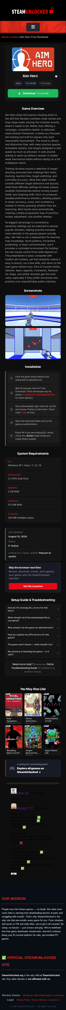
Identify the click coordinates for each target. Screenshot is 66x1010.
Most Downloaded (43, 995)
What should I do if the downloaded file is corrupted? (29, 619)
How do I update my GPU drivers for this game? (28, 636)
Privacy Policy (23, 999)
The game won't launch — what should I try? (30, 644)
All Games (28, 995)
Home (5, 36)
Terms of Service (39, 999)
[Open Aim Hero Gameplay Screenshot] (33, 343)
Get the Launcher (33, 586)
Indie (14, 36)
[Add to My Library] (56, 76)
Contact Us (54, 999)
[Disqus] (33, 831)
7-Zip (23, 412)
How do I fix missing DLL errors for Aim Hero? (28, 609)
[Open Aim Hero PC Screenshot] (33, 310)
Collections (58, 995)
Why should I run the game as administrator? (31, 627)
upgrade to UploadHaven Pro (40, 394)
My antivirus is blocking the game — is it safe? (28, 653)
